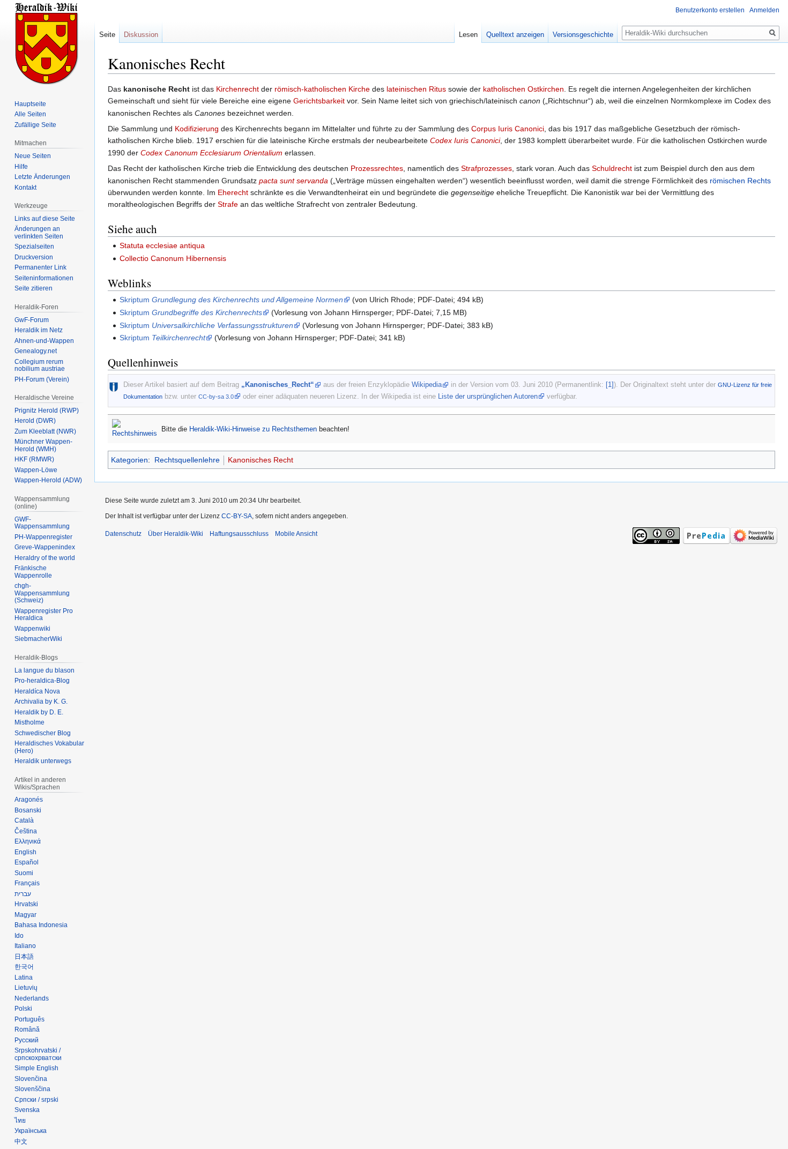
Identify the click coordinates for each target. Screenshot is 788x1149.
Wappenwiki (32, 628)
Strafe (228, 204)
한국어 (24, 967)
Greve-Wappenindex (44, 547)
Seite (107, 35)
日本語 (24, 956)
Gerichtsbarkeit (319, 100)
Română (27, 1029)
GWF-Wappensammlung (42, 523)
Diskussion (141, 35)
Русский (26, 1040)
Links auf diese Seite (44, 218)
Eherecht (233, 192)
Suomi (23, 873)
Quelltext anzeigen (515, 35)
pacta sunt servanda (293, 180)
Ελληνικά (27, 841)
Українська (30, 1131)
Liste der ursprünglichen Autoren (488, 396)
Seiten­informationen (43, 278)
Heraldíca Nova (37, 691)
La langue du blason (44, 670)
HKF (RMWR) (34, 459)
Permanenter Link (40, 267)
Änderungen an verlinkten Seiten (38, 232)
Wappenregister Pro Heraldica (43, 614)
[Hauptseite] (47, 43)
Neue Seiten (32, 156)
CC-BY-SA (236, 516)
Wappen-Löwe (35, 470)
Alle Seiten (30, 114)
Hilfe (21, 166)
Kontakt (25, 187)
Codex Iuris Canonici (465, 140)
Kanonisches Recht (260, 460)
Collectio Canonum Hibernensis (173, 258)
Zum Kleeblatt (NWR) (45, 431)
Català (24, 820)
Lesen (468, 35)
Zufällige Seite (35, 125)
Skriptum (231, 299)
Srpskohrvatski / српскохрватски (38, 1054)
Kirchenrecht (237, 89)
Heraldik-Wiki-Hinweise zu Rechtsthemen (253, 429)
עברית (22, 894)
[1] (610, 384)
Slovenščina (32, 1089)
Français (27, 883)
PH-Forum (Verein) (41, 379)
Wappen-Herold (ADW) (48, 480)
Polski (23, 1008)
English (25, 852)
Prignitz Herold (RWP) (46, 410)
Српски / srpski (36, 1099)
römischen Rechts (740, 180)
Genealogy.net (35, 351)
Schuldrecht (612, 168)
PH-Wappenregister (43, 537)
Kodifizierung (197, 128)
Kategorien (129, 460)
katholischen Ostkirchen (523, 89)
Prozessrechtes (377, 168)
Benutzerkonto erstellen (710, 10)
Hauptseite (30, 104)
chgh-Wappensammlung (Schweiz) (42, 593)
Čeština (25, 831)
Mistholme (29, 722)
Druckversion (33, 257)
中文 (20, 1141)
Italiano (25, 946)
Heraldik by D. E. (38, 712)
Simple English (36, 1068)
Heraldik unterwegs (42, 761)
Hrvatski (26, 904)
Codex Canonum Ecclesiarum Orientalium (211, 152)
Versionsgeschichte (583, 35)
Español (26, 862)
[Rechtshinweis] (134, 428)
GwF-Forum (31, 320)
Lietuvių (26, 987)
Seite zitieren (33, 288)
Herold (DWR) (35, 420)
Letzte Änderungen (42, 177)
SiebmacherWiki (38, 639)
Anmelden (764, 10)
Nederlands (31, 998)
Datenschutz (123, 534)
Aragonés (28, 799)
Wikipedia (427, 384)
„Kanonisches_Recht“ (277, 384)
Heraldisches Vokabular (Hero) (49, 747)
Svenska (27, 1110)
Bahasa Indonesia (41, 925)
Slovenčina (30, 1079)
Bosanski (27, 810)
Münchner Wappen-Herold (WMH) (43, 445)
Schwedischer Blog (42, 733)
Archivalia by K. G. (41, 701)
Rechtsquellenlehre (187, 460)
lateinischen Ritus (416, 89)
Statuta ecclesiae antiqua (162, 245)
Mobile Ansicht (296, 534)
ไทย (20, 1120)
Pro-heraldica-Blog (42, 680)
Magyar (25, 915)
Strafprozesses (486, 168)
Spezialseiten (34, 246)
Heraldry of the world (44, 558)
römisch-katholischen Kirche (322, 89)
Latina (23, 977)
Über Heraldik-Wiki (175, 534)
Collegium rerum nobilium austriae (39, 365)
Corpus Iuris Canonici (507, 128)
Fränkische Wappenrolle (33, 571)
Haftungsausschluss (239, 534)
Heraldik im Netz (38, 330)
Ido (19, 935)
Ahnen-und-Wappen (44, 341)
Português (29, 1019)
